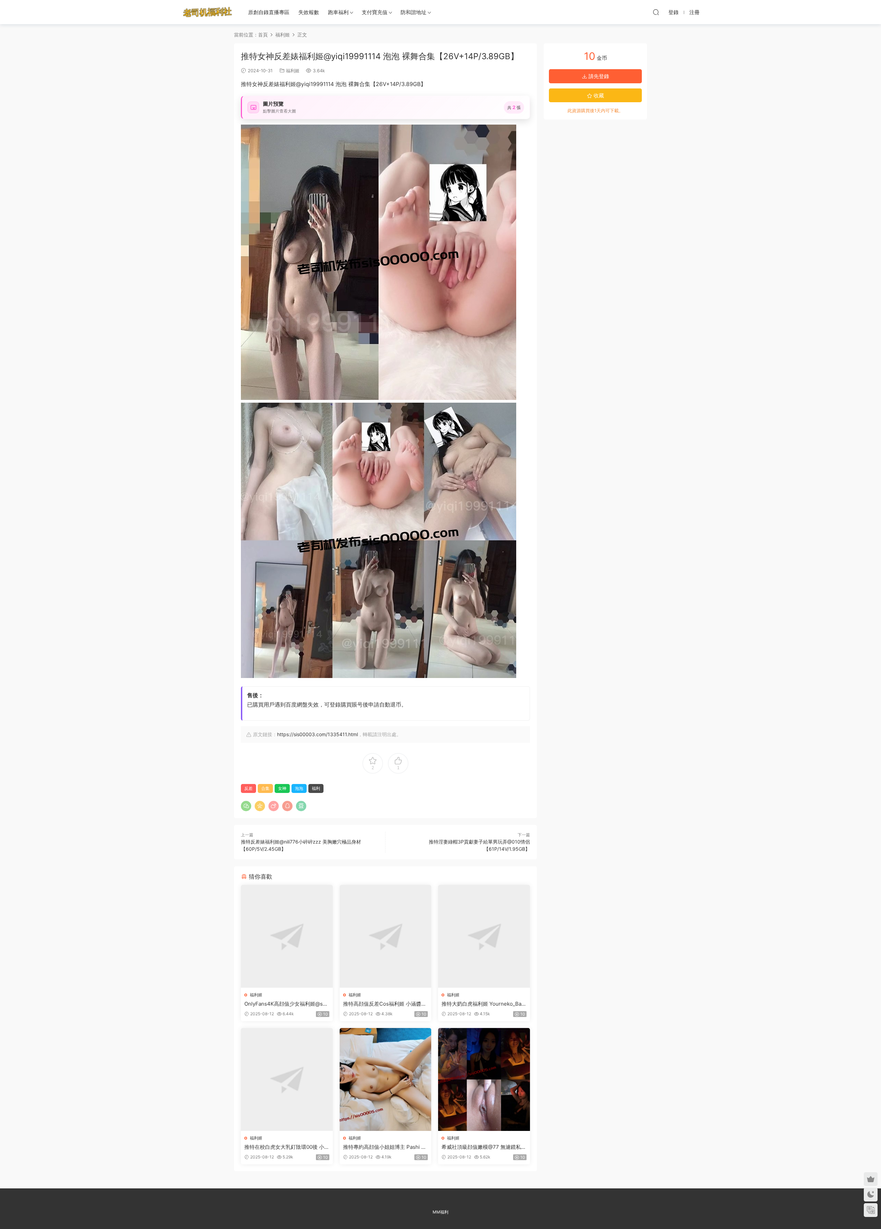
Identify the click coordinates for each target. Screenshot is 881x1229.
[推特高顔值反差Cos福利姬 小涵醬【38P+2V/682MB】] (386, 936)
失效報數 (308, 12)
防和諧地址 (413, 12)
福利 (316, 788)
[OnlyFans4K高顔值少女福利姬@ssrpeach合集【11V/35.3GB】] (287, 936)
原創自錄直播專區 (268, 12)
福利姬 (292, 70)
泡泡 (299, 788)
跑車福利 (338, 12)
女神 (282, 788)
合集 (265, 788)
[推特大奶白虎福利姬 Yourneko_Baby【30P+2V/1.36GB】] (484, 936)
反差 (248, 788)
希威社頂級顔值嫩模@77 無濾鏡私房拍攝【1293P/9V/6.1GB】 (484, 1147)
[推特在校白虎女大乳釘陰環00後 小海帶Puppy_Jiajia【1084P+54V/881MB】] (287, 1079)
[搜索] (655, 12)
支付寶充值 (375, 12)
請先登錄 (598, 76)
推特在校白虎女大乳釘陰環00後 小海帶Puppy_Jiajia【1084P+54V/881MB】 (286, 1147)
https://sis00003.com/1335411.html (317, 734)
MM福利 (440, 1212)
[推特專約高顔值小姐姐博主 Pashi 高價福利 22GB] (386, 1079)
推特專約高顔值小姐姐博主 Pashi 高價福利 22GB (384, 1147)
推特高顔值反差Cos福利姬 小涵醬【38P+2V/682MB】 (382, 1003)
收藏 (598, 95)
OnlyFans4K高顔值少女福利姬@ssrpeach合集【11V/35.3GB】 (286, 1003)
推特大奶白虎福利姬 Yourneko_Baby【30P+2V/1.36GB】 (483, 1003)
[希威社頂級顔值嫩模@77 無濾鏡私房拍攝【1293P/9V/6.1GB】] (484, 1079)
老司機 (207, 12)
